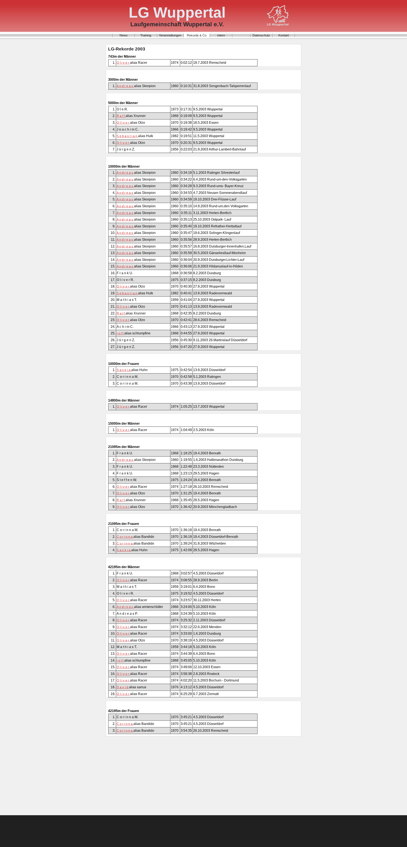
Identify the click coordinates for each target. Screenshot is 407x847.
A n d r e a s (125, 86)
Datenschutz (261, 35)
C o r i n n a (125, 536)
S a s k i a (124, 370)
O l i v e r (123, 62)
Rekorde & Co (196, 35)
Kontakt (283, 35)
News (124, 35)
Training (145, 35)
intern (221, 35)
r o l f (120, 333)
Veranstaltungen (170, 35)
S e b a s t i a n (127, 136)
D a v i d (123, 687)
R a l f (121, 116)
